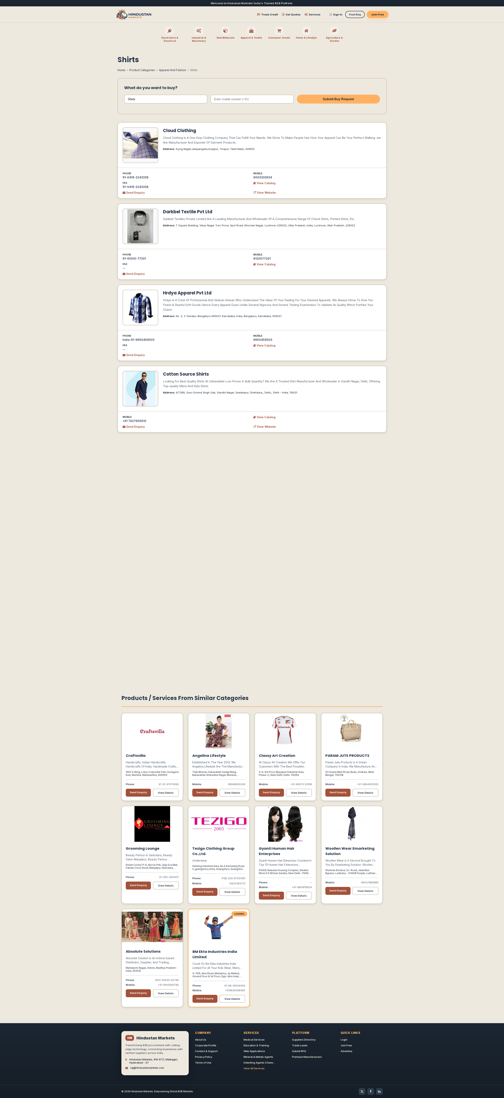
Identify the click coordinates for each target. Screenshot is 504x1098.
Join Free (377, 14)
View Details (166, 792)
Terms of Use (203, 1062)
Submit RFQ (299, 1051)
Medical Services (254, 1039)
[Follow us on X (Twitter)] (362, 1091)
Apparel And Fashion (172, 70)
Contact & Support (206, 1051)
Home (121, 70)
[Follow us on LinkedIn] (379, 1091)
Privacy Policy (203, 1056)
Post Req (355, 14)
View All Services (254, 1068)
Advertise (346, 1051)
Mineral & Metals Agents (258, 1056)
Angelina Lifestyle (209, 755)
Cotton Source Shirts (186, 374)
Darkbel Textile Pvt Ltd (187, 212)
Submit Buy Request (338, 99)
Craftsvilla (136, 755)
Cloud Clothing (179, 131)
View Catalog (265, 183)
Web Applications (254, 1051)
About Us (200, 1039)
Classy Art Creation (277, 755)
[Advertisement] (252, 517)
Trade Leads (300, 1045)
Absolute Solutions (143, 951)
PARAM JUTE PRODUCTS (347, 755)
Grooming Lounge (142, 848)
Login (344, 1039)
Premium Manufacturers (307, 1056)
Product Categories (142, 70)
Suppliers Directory (303, 1039)
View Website (266, 192)
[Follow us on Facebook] (370, 1091)
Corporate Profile (205, 1045)
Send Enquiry (135, 192)
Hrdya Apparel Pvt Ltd (187, 293)
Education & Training (256, 1045)
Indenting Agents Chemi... (259, 1062)
